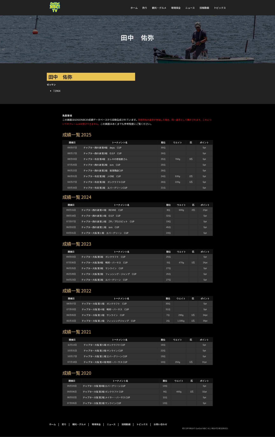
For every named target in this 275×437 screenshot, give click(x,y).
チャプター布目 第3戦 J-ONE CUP (102, 176)
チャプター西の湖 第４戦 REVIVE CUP (102, 210)
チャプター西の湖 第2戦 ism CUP (101, 164)
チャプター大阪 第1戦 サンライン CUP (102, 403)
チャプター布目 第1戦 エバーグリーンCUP (105, 187)
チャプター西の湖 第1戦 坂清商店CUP (103, 170)
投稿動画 (204, 7)
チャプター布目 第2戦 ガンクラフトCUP (104, 182)
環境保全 (176, 7)
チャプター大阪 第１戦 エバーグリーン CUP (104, 232)
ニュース (190, 7)
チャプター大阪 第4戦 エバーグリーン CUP (104, 385)
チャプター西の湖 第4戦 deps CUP (102, 147)
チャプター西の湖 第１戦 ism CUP (100, 227)
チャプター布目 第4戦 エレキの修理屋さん (105, 159)
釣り (144, 7)
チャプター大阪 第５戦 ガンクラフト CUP (104, 303)
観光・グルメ (159, 7)
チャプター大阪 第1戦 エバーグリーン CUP (104, 279)
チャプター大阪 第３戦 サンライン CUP (103, 315)
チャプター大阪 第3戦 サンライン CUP (102, 268)
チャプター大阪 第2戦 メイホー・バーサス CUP (106, 397)
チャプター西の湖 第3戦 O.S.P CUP (102, 153)
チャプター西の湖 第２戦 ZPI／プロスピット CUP (109, 221)
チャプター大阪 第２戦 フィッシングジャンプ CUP (108, 320)
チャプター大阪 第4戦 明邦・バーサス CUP (104, 262)
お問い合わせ (160, 424)
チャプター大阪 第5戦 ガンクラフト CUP (103, 256)
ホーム (134, 7)
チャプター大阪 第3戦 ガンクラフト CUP (103, 391)
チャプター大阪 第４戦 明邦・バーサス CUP (105, 309)
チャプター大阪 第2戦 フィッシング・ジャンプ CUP (108, 274)
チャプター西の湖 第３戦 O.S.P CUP (100, 215)
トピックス (220, 7)
